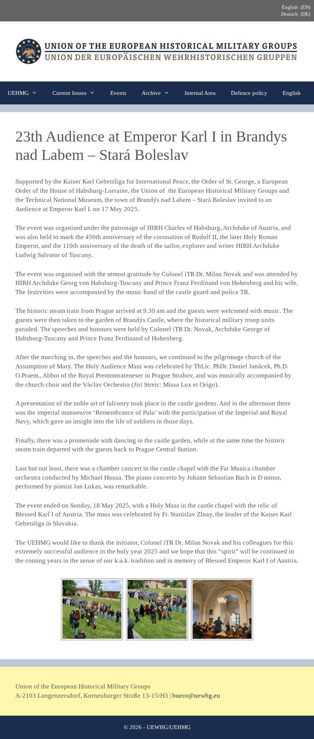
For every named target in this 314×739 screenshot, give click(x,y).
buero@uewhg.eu (196, 695)
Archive (151, 93)
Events (118, 93)
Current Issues (69, 93)
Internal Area (200, 93)
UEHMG (18, 93)
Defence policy (249, 93)
